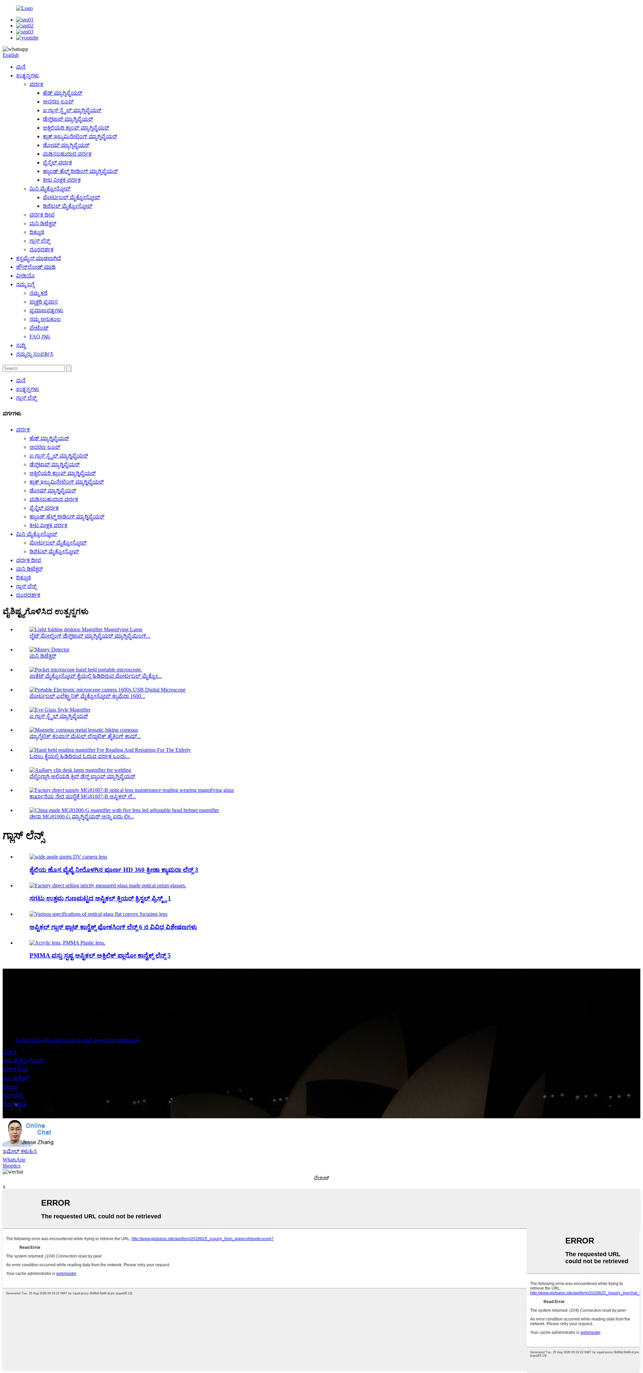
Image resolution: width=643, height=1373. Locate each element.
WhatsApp (14, 1159)
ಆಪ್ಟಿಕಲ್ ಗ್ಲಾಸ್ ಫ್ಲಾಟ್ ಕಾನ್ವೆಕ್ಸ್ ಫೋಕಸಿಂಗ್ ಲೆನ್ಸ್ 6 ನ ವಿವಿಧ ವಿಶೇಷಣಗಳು (113, 927)
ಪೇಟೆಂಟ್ (39, 328)
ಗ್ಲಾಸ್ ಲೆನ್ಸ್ (39, 241)
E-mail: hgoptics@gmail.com (108, 1040)
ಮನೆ (20, 67)
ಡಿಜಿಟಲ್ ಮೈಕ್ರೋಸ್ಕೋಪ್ (67, 206)
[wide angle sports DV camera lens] (68, 857)
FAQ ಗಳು (39, 336)
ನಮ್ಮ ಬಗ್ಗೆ (25, 284)
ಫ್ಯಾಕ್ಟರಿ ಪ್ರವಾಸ (43, 302)
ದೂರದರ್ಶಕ (41, 249)
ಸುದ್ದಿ (20, 345)
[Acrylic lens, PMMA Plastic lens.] (67, 943)
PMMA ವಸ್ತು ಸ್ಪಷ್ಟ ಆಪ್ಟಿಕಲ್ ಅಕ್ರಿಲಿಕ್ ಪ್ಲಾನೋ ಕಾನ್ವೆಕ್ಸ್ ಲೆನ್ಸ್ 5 (100, 955)
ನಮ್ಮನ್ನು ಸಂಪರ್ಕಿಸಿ (34, 354)
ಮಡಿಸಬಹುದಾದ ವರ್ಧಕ (67, 154)
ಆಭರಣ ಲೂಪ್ (58, 101)
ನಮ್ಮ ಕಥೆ (38, 293)
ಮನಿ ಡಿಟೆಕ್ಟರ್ (42, 223)
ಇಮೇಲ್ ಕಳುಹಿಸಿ (20, 1151)
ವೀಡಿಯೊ (25, 275)
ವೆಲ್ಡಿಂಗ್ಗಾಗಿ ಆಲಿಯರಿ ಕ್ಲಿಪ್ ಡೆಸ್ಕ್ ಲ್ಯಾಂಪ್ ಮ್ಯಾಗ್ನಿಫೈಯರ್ (82, 776)
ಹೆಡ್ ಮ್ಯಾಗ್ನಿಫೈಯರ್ (62, 93)
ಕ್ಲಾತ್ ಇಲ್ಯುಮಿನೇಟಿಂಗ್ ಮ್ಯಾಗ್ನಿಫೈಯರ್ (80, 136)
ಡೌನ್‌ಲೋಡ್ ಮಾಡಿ (36, 267)
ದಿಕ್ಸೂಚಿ (36, 232)
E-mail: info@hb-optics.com (46, 1040)
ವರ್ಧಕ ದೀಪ (42, 215)
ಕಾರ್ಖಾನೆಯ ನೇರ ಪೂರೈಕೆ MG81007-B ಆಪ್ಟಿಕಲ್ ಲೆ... (82, 796)
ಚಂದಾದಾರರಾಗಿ (18, 1000)
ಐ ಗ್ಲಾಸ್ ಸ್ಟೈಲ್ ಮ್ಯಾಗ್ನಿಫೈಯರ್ (72, 110)
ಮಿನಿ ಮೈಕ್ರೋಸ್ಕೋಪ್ (50, 188)
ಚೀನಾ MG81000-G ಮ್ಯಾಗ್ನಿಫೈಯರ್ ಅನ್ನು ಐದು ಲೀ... (81, 816)
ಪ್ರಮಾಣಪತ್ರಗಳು (46, 310)
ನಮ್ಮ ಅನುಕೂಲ (45, 319)
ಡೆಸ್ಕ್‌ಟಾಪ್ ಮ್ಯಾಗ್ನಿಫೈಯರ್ (68, 119)
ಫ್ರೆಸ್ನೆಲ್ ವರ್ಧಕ (57, 162)
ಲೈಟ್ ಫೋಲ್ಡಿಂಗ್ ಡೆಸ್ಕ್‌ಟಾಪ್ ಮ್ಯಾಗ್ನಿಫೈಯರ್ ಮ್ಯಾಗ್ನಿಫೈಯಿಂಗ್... (89, 636)
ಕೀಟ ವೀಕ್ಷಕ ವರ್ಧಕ (62, 180)
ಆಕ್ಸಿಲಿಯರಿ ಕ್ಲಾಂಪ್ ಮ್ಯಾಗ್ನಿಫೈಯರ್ (76, 128)
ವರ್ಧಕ (36, 84)
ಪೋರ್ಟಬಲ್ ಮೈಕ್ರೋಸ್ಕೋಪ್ (71, 197)
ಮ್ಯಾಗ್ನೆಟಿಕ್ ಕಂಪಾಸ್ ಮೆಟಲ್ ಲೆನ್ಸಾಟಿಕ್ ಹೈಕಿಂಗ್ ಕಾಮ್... (85, 736)
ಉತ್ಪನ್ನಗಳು (27, 75)
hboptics (11, 1165)
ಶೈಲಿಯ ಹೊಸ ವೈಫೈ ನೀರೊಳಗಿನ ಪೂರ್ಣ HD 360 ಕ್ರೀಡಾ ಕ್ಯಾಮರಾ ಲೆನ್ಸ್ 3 (113, 869)
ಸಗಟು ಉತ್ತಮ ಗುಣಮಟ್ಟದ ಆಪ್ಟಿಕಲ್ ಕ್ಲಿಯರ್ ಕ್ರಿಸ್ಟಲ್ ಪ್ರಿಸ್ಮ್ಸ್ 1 (100, 898)
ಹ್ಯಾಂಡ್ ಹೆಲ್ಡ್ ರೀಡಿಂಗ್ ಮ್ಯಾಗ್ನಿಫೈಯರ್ (80, 171)
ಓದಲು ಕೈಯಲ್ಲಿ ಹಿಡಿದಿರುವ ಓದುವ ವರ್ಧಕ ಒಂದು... (79, 756)
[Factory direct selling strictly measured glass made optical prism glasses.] (107, 885)
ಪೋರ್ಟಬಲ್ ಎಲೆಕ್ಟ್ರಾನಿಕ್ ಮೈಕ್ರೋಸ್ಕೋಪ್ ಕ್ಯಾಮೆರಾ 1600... (87, 696)
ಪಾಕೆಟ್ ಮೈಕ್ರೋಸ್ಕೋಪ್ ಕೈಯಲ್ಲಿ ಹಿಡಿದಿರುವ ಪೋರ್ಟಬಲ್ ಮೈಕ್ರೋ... (95, 676)
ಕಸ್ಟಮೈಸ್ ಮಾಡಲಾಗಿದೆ (38, 258)
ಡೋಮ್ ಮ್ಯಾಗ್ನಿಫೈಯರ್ (66, 145)
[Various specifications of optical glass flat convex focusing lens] (98, 914)
